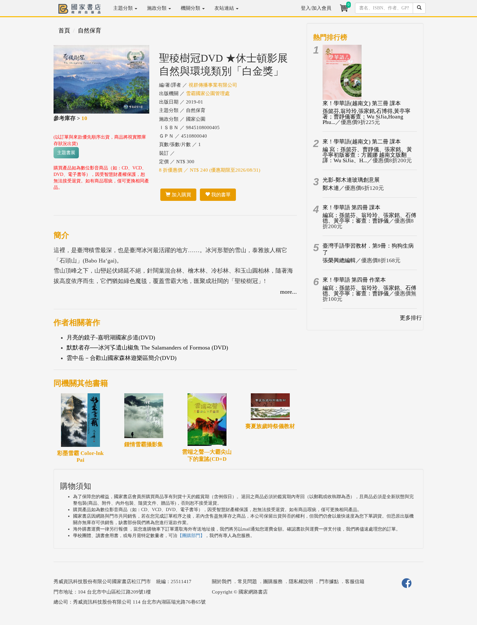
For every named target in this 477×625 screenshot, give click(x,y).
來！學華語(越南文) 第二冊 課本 (362, 142)
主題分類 (123, 8)
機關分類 (191, 8)
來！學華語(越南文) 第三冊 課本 (362, 103)
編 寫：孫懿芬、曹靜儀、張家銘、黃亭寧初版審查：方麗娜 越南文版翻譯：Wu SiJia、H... (367, 155)
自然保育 (89, 30)
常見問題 (247, 581)
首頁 (64, 30)
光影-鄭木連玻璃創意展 (351, 180)
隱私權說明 (301, 581)
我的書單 (220, 194)
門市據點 (329, 581)
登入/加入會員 (316, 8)
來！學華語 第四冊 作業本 (354, 280)
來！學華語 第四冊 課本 (351, 207)
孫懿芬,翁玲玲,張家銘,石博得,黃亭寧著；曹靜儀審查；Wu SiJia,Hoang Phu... (366, 116)
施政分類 (157, 8)
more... (288, 291)
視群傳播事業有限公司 (213, 85)
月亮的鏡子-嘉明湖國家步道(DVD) (111, 337)
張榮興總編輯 (339, 260)
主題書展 (66, 152)
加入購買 (180, 194)
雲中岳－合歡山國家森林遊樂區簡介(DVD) (122, 358)
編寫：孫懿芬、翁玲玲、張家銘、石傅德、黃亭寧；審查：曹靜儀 (369, 218)
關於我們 (221, 581)
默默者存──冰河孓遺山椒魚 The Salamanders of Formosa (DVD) (147, 347)
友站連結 (224, 8)
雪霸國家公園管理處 (208, 93)
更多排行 (411, 318)
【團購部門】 (191, 535)
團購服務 (273, 581)
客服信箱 (354, 581)
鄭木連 (331, 188)
